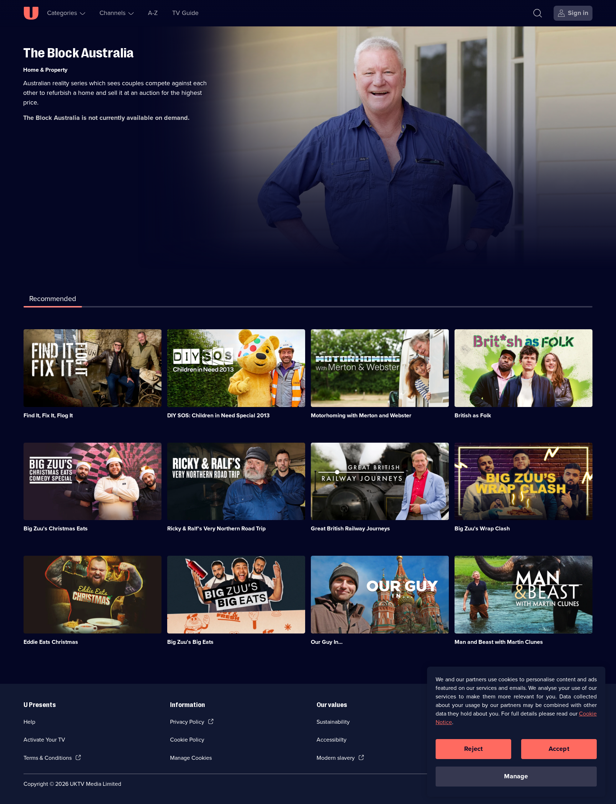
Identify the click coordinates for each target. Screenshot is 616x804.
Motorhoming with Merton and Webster (361, 415)
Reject (473, 748)
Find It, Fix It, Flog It (48, 415)
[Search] (537, 13)
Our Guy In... (327, 642)
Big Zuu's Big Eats (190, 642)
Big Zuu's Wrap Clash (482, 528)
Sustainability (333, 722)
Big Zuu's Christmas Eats (56, 528)
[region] (516, 731)
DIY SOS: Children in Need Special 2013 (218, 415)
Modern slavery (336, 758)
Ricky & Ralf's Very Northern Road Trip (216, 528)
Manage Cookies (191, 758)
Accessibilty (331, 740)
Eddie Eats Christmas (51, 642)
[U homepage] (31, 13)
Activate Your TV (44, 740)
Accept (559, 748)
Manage (516, 776)
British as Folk (473, 415)
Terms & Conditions (48, 758)
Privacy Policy (187, 722)
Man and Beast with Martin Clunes (499, 642)
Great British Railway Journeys (350, 528)
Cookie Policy (187, 740)
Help (29, 722)
